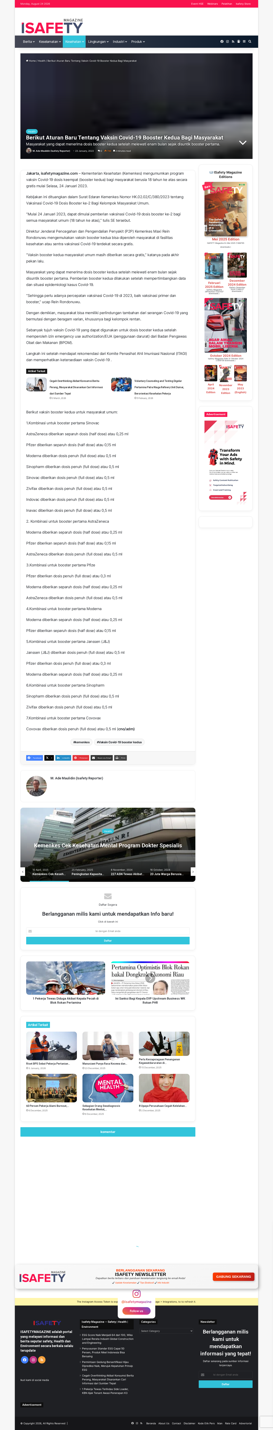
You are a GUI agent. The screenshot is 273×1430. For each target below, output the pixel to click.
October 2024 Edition (225, 355)
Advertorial (245, 1423)
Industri (118, 42)
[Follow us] (136, 1296)
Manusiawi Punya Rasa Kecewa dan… (104, 1063)
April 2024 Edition (210, 388)
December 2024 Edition (237, 282)
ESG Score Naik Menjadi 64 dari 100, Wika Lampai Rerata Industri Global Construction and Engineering (108, 1339)
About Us (163, 1423)
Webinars (212, 3)
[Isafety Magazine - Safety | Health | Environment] (51, 26)
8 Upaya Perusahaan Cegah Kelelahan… (163, 1105)
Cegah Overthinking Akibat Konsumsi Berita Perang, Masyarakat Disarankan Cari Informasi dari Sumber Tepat (76, 387)
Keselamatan (48, 42)
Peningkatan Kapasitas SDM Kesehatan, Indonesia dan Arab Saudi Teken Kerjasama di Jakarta (108, 845)
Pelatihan (227, 3)
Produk (136, 42)
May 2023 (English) (240, 388)
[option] (107, 845)
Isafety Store (243, 3)
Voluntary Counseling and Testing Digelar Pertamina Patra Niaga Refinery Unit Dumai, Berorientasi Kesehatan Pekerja (159, 387)
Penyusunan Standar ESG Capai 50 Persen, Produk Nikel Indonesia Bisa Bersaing (103, 1352)
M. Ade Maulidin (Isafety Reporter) (51, 150)
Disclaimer (189, 1423)
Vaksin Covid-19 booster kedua (120, 742)
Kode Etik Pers (206, 1423)
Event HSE (197, 3)
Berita (27, 42)
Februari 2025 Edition (214, 285)
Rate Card (230, 1423)
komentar (107, 1132)
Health (42, 60)
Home (32, 60)
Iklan (219, 1423)
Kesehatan (73, 42)
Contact (176, 1423)
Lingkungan (97, 42)
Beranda (151, 1423)
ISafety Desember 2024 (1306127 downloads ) (237, 289)
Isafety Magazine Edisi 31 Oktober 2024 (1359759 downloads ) (225, 359)
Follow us (136, 1311)
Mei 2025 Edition (225, 239)
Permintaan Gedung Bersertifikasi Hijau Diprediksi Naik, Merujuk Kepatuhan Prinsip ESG (107, 1366)
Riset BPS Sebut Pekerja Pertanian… (48, 1063)
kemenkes (82, 742)
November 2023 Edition (225, 389)
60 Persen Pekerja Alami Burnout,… (47, 1105)
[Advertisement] (107, 1185)
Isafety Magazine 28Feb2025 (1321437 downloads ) (214, 291)
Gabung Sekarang (233, 1276)
